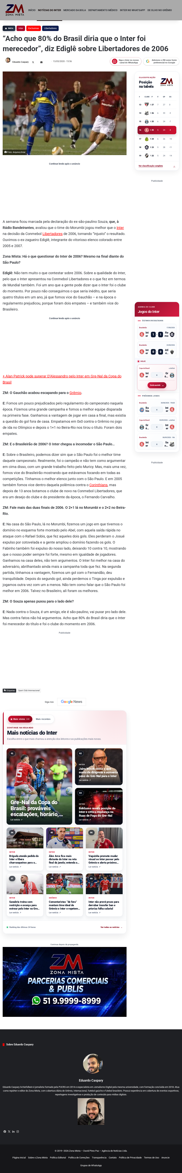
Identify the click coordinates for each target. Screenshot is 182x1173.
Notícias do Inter (49, 10)
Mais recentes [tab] (43, 719)
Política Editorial (58, 1157)
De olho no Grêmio (160, 10)
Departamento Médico (102, 10)
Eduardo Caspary (20, 62)
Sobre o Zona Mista (38, 1157)
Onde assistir (155, 385)
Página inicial (19, 1157)
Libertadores (50, 28)
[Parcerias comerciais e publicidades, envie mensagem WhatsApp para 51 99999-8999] (65, 981)
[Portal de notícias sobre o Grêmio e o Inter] (15, 10)
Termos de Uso (151, 1157)
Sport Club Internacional (29, 690)
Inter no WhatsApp (132, 10)
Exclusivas (33, 28)
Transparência (99, 1157)
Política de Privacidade (130, 1157)
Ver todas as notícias (111, 927)
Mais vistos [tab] (21, 719)
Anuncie (165, 1157)
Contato (113, 1157)
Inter (20, 28)
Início (32, 10)
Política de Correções (79, 1157)
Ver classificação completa (157, 166)
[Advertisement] (65, 192)
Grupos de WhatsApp (91, 1165)
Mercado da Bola (74, 10)
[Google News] (71, 702)
